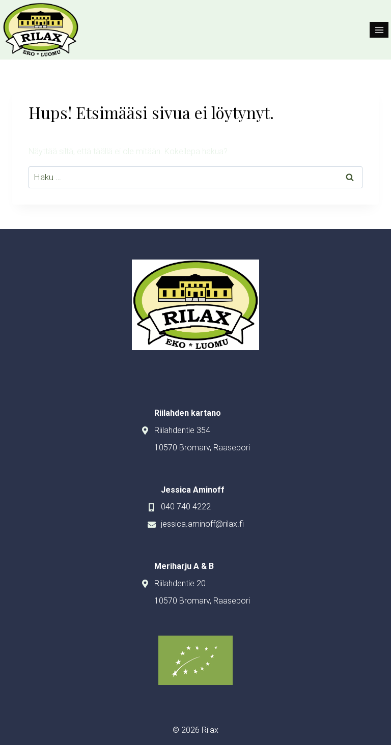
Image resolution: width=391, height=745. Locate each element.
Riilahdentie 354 (182, 430)
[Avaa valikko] (379, 30)
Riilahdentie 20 (180, 583)
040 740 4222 (186, 506)
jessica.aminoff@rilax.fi (202, 524)
